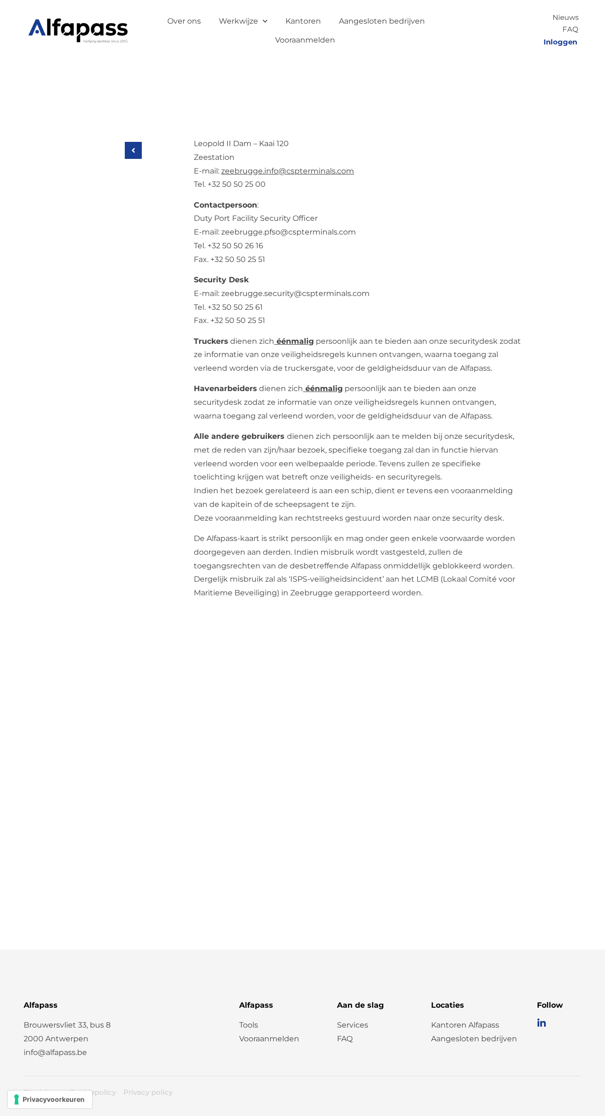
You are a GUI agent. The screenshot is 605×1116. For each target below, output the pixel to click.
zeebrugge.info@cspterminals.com (287, 170)
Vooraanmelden (305, 39)
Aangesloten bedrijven (382, 21)
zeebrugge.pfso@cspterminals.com (288, 231)
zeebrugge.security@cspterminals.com (295, 293)
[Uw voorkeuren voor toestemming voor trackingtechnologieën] (50, 1099)
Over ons (184, 21)
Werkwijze (238, 21)
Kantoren (303, 21)
